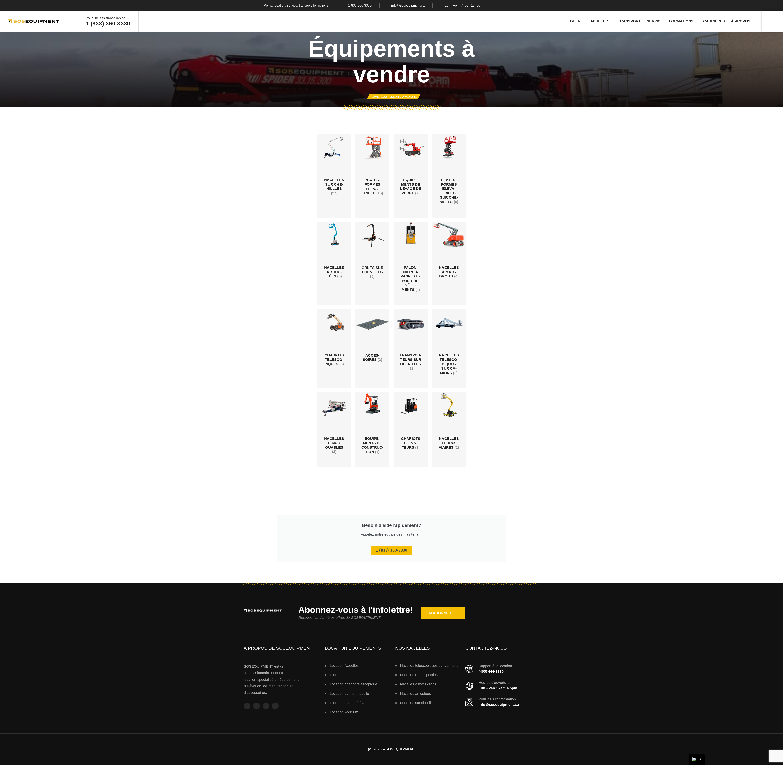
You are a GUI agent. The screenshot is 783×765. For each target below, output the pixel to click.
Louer (574, 21)
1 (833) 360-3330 (108, 23)
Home (374, 96)
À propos (740, 21)
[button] (443, 613)
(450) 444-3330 (491, 671)
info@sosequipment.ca (408, 5)
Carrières (714, 21)
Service (655, 21)
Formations (681, 21)
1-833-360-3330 (360, 5)
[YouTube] (266, 706)
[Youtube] (513, 5)
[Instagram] (505, 5)
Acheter (599, 21)
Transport (629, 21)
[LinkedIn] (521, 5)
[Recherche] (772, 21)
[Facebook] (498, 5)
